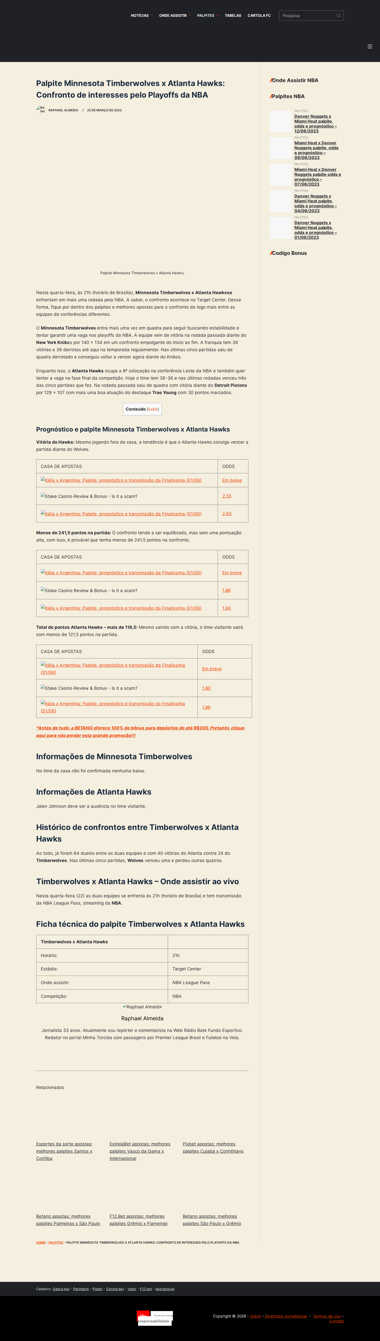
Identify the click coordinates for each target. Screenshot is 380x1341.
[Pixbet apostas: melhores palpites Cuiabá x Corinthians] (215, 1116)
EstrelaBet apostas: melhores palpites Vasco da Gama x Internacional (140, 1151)
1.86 (206, 707)
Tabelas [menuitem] (233, 15)
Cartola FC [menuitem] (259, 15)
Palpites (56, 1242)
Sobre (255, 1316)
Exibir (153, 409)
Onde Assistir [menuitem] (173, 15)
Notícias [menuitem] (140, 15)
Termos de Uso (327, 1316)
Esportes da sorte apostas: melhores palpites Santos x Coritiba (64, 1151)
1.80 (206, 688)
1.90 (226, 608)
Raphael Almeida (142, 1018)
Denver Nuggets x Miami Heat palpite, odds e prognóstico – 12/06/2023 (315, 124)
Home (40, 1242)
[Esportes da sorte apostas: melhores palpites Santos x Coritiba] (69, 1116)
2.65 (227, 513)
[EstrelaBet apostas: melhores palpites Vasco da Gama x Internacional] (142, 1116)
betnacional (165, 1289)
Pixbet (98, 1289)
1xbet (131, 1289)
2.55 (226, 496)
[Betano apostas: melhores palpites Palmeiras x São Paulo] (69, 1188)
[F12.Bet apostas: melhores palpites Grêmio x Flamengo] (142, 1188)
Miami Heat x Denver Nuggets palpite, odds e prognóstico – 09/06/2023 (316, 150)
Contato (336, 1321)
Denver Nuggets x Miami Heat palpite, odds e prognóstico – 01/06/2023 (315, 230)
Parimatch (81, 1289)
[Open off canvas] (370, 46)
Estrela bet (115, 1289)
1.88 (226, 590)
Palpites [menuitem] (205, 15)
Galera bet (61, 1289)
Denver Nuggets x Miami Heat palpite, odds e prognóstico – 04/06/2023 (315, 203)
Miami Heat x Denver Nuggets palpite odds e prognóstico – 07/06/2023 (317, 177)
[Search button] (338, 15)
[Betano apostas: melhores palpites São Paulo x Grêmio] (215, 1188)
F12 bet (146, 1289)
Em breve (232, 480)
